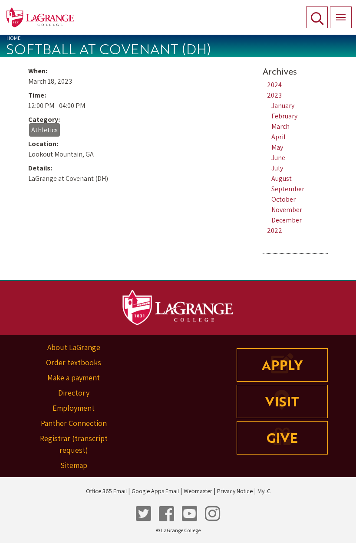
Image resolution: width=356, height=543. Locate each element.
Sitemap (73, 465)
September (287, 188)
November (286, 209)
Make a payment (73, 378)
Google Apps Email (155, 491)
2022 (274, 230)
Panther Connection (74, 423)
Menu (341, 17)
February (284, 116)
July (277, 168)
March (280, 126)
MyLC (263, 491)
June (278, 157)
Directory (73, 393)
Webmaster (198, 491)
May (277, 147)
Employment (74, 408)
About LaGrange (73, 347)
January (282, 105)
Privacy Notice (235, 491)
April (278, 136)
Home (13, 38)
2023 (274, 95)
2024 (274, 84)
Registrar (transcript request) (74, 444)
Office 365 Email (106, 491)
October (283, 199)
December (286, 220)
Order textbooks (73, 362)
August (281, 178)
